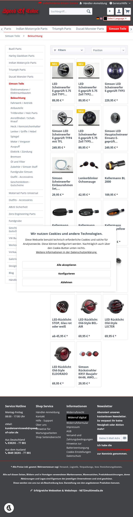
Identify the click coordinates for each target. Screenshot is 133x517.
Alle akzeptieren (66, 265)
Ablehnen (66, 282)
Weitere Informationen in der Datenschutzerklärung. (66, 252)
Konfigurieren (66, 273)
